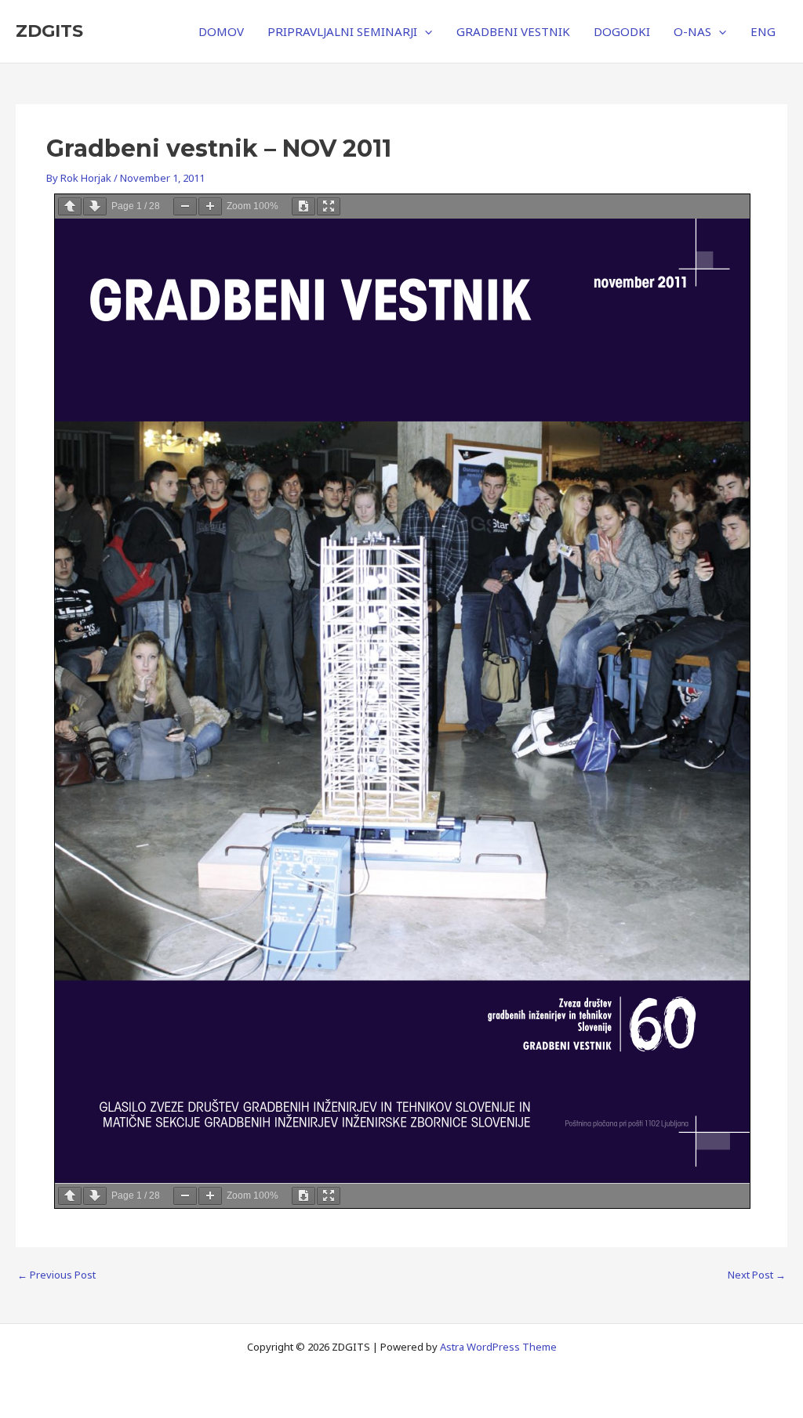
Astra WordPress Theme (498, 1347)
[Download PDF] (303, 206)
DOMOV (221, 31)
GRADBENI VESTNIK (513, 31)
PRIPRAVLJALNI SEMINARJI (342, 31)
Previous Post (56, 1275)
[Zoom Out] (185, 206)
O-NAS (692, 31)
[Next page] (95, 206)
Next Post (757, 1275)
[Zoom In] (210, 206)
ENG (763, 31)
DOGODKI (622, 31)
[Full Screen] (328, 206)
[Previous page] (70, 206)
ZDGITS (49, 31)
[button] (424, 31)
